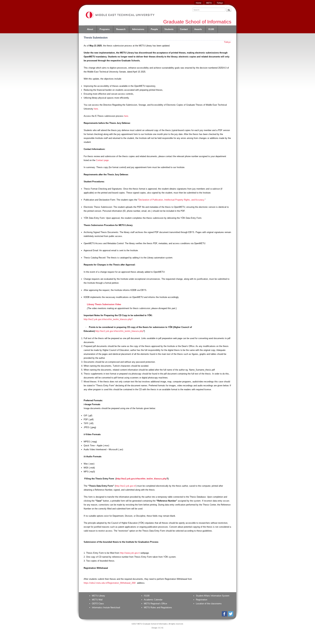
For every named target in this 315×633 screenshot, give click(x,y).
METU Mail (97, 599)
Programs (105, 29)
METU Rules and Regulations (158, 607)
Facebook (225, 613)
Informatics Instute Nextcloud (106, 607)
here (96, 109)
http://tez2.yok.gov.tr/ (126, 486)
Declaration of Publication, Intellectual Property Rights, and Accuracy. (172, 200)
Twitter (231, 613)
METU (209, 3)
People (154, 29)
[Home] (120, 15)
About (90, 29)
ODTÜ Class (98, 603)
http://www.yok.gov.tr (130, 553)
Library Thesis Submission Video (104, 304)
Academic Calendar (153, 599)
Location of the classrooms (209, 603)
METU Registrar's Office (155, 603)
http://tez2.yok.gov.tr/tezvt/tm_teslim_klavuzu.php (119, 331)
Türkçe (220, 3)
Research (121, 29)
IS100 (211, 29)
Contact (184, 29)
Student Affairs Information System (212, 595)
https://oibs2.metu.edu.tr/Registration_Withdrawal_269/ (110, 583)
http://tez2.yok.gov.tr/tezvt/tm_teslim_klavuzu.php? (108, 319)
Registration (201, 599)
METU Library (98, 595)
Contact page (102, 160)
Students (168, 29)
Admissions (138, 29)
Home (198, 3)
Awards (198, 29)
